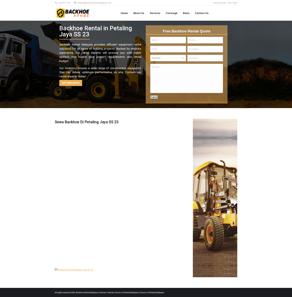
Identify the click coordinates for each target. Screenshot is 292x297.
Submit (154, 97)
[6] (138, 246)
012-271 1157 (64, 3)
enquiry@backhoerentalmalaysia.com (94, 3)
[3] (77, 176)
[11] (77, 243)
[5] (138, 180)
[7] (77, 215)
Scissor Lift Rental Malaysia (152, 292)
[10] (138, 212)
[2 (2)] (138, 142)
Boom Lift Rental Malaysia (126, 292)
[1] (77, 146)
